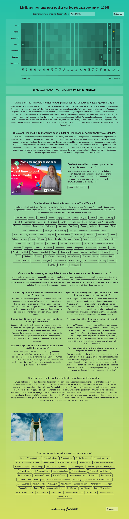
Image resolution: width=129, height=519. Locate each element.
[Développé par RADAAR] (64, 509)
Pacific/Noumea (24, 480)
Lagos (95, 256)
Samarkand (91, 248)
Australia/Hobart (59, 475)
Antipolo (41, 222)
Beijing (76, 239)
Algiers (84, 252)
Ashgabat (79, 248)
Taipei (85, 239)
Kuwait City (78, 235)
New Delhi (48, 248)
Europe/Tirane (48, 462)
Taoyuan (50, 235)
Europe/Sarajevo (81, 484)
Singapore (89, 243)
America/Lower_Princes (56, 467)
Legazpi (73, 230)
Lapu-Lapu (103, 226)
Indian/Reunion (64, 497)
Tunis (18, 256)
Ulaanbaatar (96, 239)
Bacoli (41, 235)
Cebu (101, 218)
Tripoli (113, 252)
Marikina (26, 226)
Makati (92, 218)
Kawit (104, 230)
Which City (75, 265)
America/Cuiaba (24, 475)
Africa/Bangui (37, 467)
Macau (75, 252)
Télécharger (118, 14)
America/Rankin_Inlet (25, 492)
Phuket (54, 252)
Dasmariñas (38, 226)
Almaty (16, 252)
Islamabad (60, 248)
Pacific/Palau (57, 492)
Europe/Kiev (39, 488)
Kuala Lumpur (75, 243)
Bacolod (18, 222)
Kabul (69, 248)
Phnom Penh (52, 243)
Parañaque (52, 222)
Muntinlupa (65, 222)
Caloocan (41, 218)
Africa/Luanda (23, 484)
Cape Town (49, 256)
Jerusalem (102, 235)
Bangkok (44, 252)
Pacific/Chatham (50, 458)
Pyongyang (20, 243)
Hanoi (30, 243)
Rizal (113, 226)
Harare (26, 261)
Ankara (15, 239)
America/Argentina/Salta (30, 458)
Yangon (35, 252)
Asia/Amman (85, 462)
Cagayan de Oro (63, 218)
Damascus (90, 235)
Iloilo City (109, 218)
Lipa (24, 230)
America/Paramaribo (74, 492)
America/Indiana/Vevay (103, 462)
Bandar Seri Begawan (104, 243)
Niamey (103, 261)
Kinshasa (86, 256)
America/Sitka (66, 458)
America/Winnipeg (42, 475)
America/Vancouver (78, 475)
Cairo (106, 252)
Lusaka (17, 261)
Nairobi (112, 235)
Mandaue (95, 230)
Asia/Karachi (106, 475)
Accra (71, 261)
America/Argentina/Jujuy (101, 484)
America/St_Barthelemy (99, 471)
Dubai (32, 239)
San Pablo (73, 226)
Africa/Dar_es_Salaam (67, 462)
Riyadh (58, 239)
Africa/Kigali (78, 480)
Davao (51, 218)
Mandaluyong (89, 222)
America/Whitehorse (55, 488)
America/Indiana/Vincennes (58, 480)
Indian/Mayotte (39, 484)
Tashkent (102, 248)
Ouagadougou (91, 261)
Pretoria (38, 256)
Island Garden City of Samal (25, 235)
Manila (31, 218)
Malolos (93, 226)
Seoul (114, 239)
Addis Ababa (95, 252)
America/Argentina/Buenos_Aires (100, 467)
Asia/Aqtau (52, 484)
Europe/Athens (25, 488)
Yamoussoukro (60, 261)
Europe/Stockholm (101, 458)
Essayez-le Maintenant (78, 187)
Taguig (83, 218)
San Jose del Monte (106, 222)
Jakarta (64, 243)
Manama (17, 248)
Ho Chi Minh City (64, 235)
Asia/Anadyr (66, 484)
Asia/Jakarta (85, 488)
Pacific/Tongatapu (83, 458)
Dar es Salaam (73, 256)
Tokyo (106, 239)
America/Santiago (61, 471)
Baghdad (28, 248)
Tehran (38, 248)
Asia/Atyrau (39, 480)
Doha (50, 239)
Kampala (60, 256)
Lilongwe (46, 261)
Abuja (79, 261)
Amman (67, 239)
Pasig (75, 218)
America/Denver (43, 471)
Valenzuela (50, 226)
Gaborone (36, 261)
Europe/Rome (42, 492)
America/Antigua (22, 467)
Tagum (83, 226)
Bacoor (17, 226)
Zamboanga (30, 222)
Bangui (52, 265)
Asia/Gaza (93, 475)
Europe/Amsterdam (102, 488)
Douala (112, 261)
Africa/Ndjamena (27, 471)
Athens (24, 239)
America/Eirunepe (79, 471)
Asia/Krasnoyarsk (76, 467)
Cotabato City (60, 230)
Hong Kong (65, 252)
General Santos (35, 230)
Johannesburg (107, 256)
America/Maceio (106, 492)
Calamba (62, 226)
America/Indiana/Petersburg (27, 462)
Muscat (41, 239)
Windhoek (28, 256)
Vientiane (39, 243)
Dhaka (112, 248)
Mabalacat (83, 230)
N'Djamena (63, 265)
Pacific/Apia (72, 488)
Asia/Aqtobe (91, 492)
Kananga (48, 230)
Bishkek (25, 252)
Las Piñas (76, 222)
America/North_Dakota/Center (98, 480)
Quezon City (21, 218)
